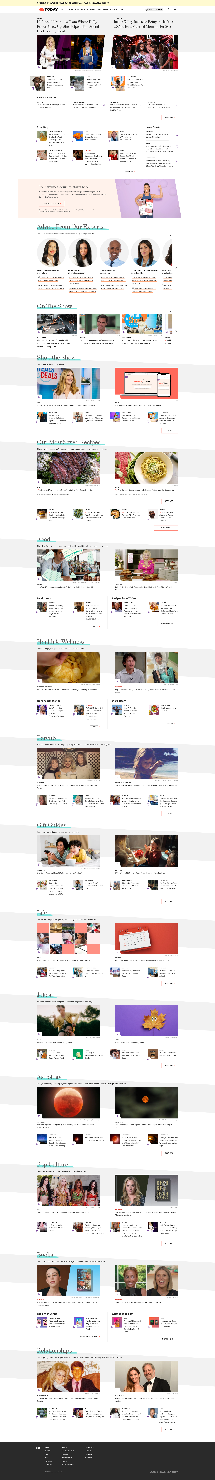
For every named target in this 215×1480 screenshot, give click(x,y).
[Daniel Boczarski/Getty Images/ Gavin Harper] (71, 52)
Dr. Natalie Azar (43, 273)
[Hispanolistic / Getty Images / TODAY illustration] (68, 565)
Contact (47, 1451)
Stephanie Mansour (170, 273)
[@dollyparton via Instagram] (68, 1376)
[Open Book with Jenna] (146, 1280)
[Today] (146, 383)
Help (46, 1454)
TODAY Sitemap (89, 1447)
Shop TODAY (88, 1458)
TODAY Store (88, 1454)
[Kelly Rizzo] (146, 468)
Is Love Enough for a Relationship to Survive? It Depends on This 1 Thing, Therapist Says (81, 280)
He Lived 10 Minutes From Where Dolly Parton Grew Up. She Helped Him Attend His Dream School (68, 27)
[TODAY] (100, 324)
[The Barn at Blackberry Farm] (68, 468)
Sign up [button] (170, 723)
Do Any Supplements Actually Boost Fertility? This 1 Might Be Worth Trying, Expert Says (144, 280)
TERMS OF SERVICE (67, 1458)
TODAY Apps (48, 1461)
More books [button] (167, 1339)
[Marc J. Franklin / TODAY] (68, 1190)
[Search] (168, 9)
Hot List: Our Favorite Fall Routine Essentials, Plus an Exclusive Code (71, 3)
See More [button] (169, 117)
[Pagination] (170, 235)
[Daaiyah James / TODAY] (142, 324)
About (47, 1447)
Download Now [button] (51, 203)
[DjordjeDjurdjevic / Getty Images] (68, 851)
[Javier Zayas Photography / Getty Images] (68, 1102)
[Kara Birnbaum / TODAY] (68, 383)
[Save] (39, 67)
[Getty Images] (57, 324)
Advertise (88, 1451)
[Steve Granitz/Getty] (146, 1376)
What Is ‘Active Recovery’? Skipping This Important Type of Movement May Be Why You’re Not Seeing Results (53, 343)
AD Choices (48, 1465)
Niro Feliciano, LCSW (76, 273)
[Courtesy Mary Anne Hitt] (68, 763)
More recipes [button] (167, 624)
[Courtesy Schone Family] (146, 667)
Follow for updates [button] (89, 1336)
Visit (46, 1458)
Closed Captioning (68, 1465)
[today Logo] (38, 1448)
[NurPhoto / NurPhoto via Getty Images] (146, 1102)
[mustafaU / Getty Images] (146, 938)
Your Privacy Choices (68, 1451)
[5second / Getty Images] (146, 1020)
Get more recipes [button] (165, 528)
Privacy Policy (66, 1447)
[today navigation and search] (175, 9)
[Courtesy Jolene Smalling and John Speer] (146, 763)
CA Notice (65, 1454)
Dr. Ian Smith (105, 273)
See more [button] (94, 726)
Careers (64, 1461)
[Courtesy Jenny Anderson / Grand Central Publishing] (68, 1280)
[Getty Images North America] (144, 52)
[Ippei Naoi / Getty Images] (68, 1020)
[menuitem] (67, 9)
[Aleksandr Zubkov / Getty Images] (68, 667)
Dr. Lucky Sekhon (137, 273)
